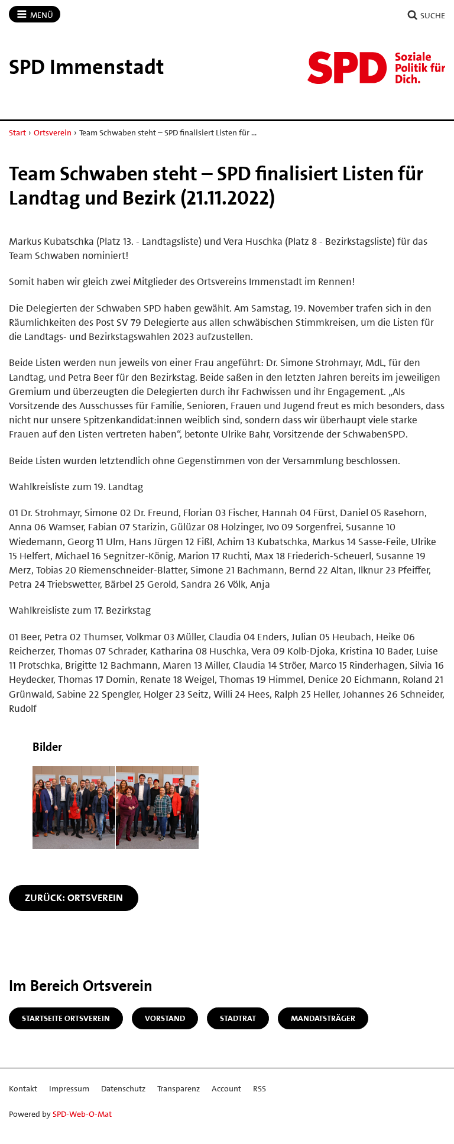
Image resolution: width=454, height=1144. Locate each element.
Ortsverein (53, 132)
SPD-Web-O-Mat (82, 1114)
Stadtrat (238, 1018)
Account (226, 1088)
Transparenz (178, 1088)
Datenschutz (123, 1088)
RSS (259, 1088)
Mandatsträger (323, 1018)
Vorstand (165, 1018)
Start (17, 132)
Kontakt (23, 1088)
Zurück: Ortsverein (74, 897)
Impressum (69, 1088)
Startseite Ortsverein (66, 1018)
